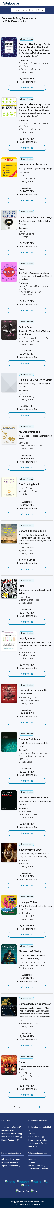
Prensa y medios (8, 1130)
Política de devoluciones (10, 1159)
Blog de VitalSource (9, 1140)
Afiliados (31, 1134)
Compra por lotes (35, 1137)
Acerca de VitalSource (10, 1127)
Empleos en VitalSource (10, 1134)
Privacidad (32, 1159)
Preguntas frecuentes (9, 1162)
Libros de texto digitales (37, 1140)
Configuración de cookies (38, 1169)
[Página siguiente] (39, 1107)
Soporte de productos (9, 1166)
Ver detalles (27, 87)
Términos (32, 1162)
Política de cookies (35, 1166)
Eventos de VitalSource (10, 1137)
